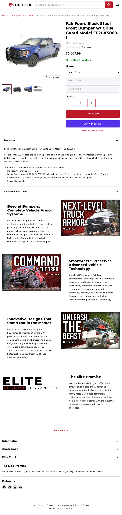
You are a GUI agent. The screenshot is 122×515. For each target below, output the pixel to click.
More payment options (92, 131)
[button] (61, 140)
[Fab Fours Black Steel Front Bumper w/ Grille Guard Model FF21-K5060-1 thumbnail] (6, 89)
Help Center (38, 505)
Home (5, 15)
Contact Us (67, 505)
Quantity (70, 96)
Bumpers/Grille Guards (22, 15)
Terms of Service (82, 505)
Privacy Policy (53, 505)
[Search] (109, 4)
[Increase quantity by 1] (91, 103)
